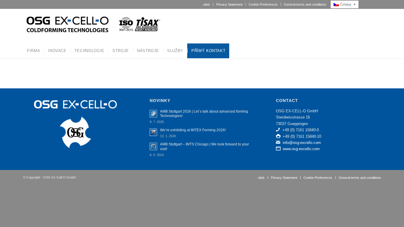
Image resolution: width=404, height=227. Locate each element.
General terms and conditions (305, 4)
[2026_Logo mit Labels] (92, 26)
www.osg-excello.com (301, 149)
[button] (346, 4)
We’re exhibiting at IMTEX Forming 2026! (193, 130)
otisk (206, 4)
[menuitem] (206, 4)
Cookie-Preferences (263, 4)
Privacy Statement (229, 4)
